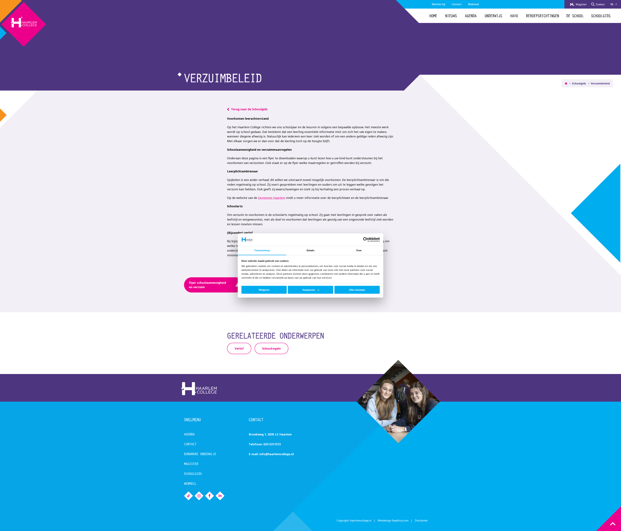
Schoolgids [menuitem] (600, 15)
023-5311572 (272, 444)
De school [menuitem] (575, 15)
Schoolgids (579, 83)
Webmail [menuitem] (473, 4)
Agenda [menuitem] (471, 15)
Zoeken (600, 4)
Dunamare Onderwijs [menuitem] (200, 454)
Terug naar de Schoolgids (249, 109)
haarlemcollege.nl (360, 520)
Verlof (239, 348)
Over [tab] (359, 250)
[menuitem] (188, 495)
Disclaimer (421, 520)
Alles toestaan (357, 289)
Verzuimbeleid (600, 83)
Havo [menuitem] (514, 15)
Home (566, 83)
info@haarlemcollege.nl (276, 454)
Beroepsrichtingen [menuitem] (542, 15)
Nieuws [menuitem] (451, 15)
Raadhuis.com (400, 520)
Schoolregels (271, 348)
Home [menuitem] (433, 15)
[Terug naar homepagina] (23, 23)
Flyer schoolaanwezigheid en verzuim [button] (207, 285)
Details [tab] (311, 250)
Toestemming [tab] (262, 250)
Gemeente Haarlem (271, 198)
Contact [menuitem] (457, 4)
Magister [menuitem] (581, 4)
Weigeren (264, 289)
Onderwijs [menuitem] (493, 15)
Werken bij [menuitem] (438, 4)
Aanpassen (308, 289)
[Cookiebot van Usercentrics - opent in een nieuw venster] (365, 239)
